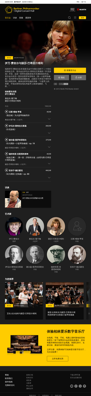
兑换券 (28, 383)
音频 (21, 18)
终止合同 (29, 386)
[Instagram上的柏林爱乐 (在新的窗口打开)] (84, 386)
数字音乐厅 (17, 2)
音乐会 (8, 18)
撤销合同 (29, 388)
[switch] (49, 119)
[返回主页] (22, 9)
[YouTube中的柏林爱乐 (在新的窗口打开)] (71, 386)
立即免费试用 (57, 358)
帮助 (78, 2)
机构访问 (29, 378)
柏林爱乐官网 (9, 2)
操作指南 (9, 382)
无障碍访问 (9, 385)
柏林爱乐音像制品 (27, 2)
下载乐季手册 (75, 375)
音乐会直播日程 (76, 378)
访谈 (15, 18)
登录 (82, 18)
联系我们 (9, 378)
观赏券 (28, 18)
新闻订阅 (29, 375)
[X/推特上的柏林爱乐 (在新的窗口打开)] (80, 386)
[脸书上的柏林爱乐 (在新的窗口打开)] (75, 386)
